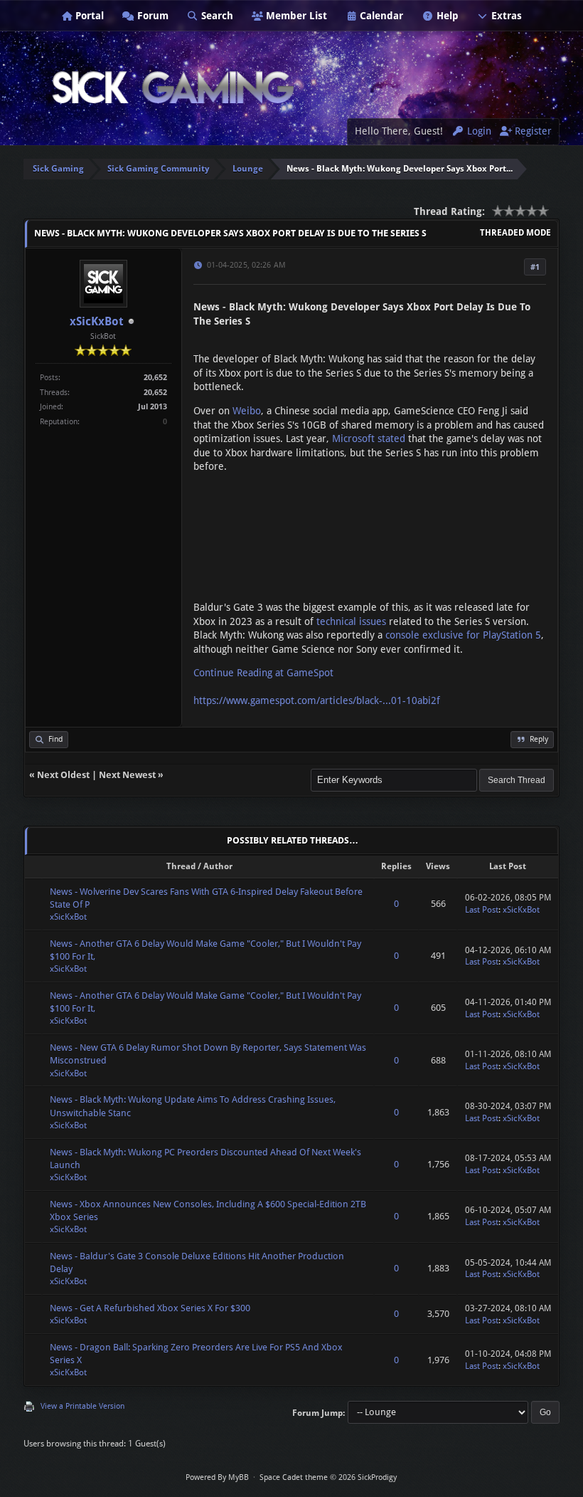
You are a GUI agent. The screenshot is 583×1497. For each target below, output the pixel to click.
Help (446, 15)
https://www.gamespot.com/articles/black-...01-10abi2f (316, 700)
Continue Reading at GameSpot (263, 672)
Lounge (247, 169)
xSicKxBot (97, 321)
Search (215, 15)
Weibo (246, 410)
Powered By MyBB (217, 1477)
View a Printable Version (82, 1406)
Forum (151, 15)
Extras (505, 15)
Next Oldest (63, 774)
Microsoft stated (368, 438)
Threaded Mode (515, 233)
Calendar (380, 15)
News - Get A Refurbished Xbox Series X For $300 (150, 1308)
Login (477, 131)
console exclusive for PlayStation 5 (463, 635)
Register (532, 131)
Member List (295, 15)
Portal (88, 15)
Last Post (481, 910)
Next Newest (127, 774)
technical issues (351, 621)
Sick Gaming (58, 169)
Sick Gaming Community (158, 169)
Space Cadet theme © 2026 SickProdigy (328, 1477)
